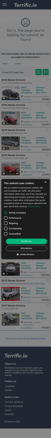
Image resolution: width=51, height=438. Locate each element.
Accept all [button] (26, 241)
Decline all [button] (26, 248)
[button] (25, 254)
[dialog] (25, 219)
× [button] (45, 182)
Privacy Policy (34, 206)
